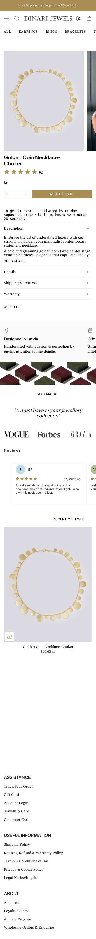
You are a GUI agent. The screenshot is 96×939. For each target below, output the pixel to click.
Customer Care (16, 820)
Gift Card (11, 795)
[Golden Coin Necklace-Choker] (48, 584)
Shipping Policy (17, 844)
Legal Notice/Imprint (21, 878)
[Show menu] (6, 18)
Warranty (12, 294)
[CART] (89, 18)
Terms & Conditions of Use (26, 861)
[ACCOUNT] (79, 18)
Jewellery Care (16, 811)
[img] (20, 172)
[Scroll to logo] (16, 434)
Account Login (16, 803)
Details (10, 272)
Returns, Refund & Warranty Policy (33, 853)
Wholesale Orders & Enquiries (29, 927)
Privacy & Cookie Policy (24, 869)
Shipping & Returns (20, 283)
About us (11, 903)
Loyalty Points (16, 911)
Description (13, 228)
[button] (17, 18)
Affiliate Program (18, 919)
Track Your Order (18, 786)
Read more (14, 261)
